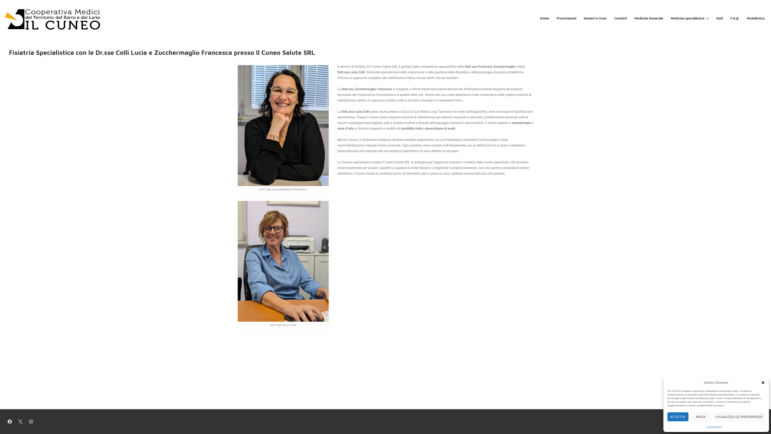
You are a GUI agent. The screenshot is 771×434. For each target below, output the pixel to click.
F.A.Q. (734, 18)
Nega (701, 417)
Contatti (620, 18)
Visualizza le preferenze (739, 417)
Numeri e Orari (595, 18)
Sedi (719, 18)
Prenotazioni (566, 18)
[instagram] (31, 422)
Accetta (677, 417)
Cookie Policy (714, 426)
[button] (763, 383)
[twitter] (20, 422)
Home (544, 18)
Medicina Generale (648, 18)
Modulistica (755, 18)
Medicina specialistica (687, 18)
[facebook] (10, 422)
